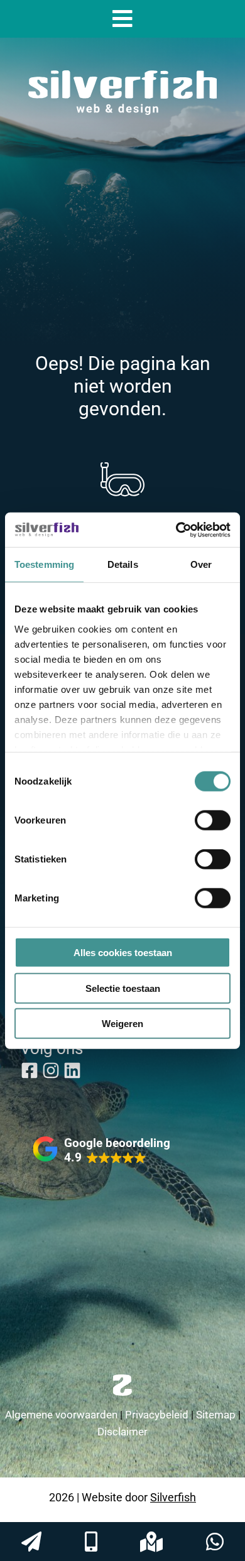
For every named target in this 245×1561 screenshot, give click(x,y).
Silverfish (173, 1496)
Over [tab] (201, 564)
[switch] (213, 820)
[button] (101, 1150)
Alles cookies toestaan (123, 952)
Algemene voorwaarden (61, 1414)
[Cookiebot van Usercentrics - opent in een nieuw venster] (176, 529)
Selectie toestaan (122, 987)
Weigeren (122, 1023)
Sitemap (216, 1414)
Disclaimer (122, 1431)
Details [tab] (122, 564)
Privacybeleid (156, 1414)
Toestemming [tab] (44, 564)
